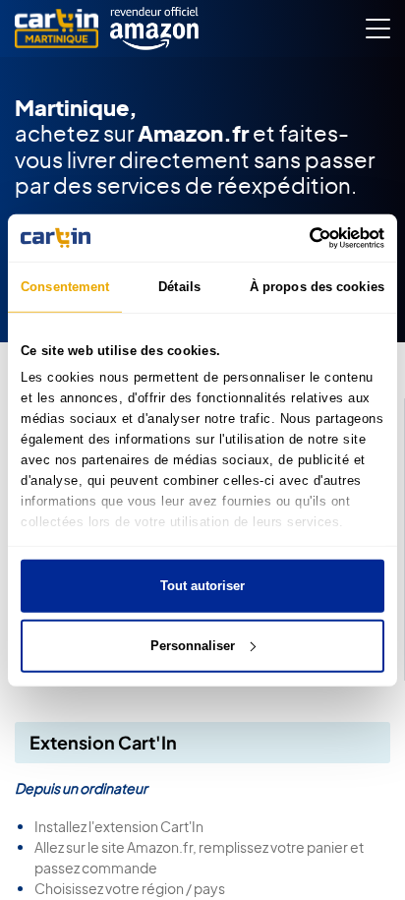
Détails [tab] (179, 286)
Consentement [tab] (65, 286)
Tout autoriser (202, 585)
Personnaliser (192, 644)
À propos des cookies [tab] (317, 286)
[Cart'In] (56, 29)
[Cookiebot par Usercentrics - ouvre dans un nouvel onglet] (298, 237)
